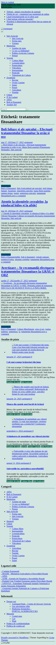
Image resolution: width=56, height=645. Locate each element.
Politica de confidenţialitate (18, 623)
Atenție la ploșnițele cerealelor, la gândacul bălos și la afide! (24, 203)
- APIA (4, 576)
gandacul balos (7, 259)
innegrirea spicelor (25, 191)
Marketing (11, 46)
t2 (19, 331)
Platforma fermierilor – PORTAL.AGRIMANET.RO (25, 610)
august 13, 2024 (14, 463)
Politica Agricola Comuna (23, 53)
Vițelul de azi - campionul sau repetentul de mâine (28, 14)
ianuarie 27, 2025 (14, 357)
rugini (16, 193)
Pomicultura (17, 65)
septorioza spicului (28, 193)
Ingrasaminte (17, 70)
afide (18, 257)
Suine (14, 85)
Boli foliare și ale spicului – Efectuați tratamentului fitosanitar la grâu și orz (26, 132)
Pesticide (16, 73)
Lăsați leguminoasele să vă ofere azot (22, 17)
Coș (13, 618)
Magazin (10, 614)
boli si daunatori (28, 257)
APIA (9, 100)
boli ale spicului (35, 188)
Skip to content (7, 2)
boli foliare (47, 188)
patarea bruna (7, 193)
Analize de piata (19, 48)
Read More (6, 186)
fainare (4, 191)
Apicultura (16, 90)
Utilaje (9, 95)
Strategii (10, 521)
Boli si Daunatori (14, 102)
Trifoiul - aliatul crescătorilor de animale (24, 12)
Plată (14, 621)
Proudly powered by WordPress (14, 637)
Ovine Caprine (18, 82)
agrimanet (28, 142)
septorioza (13, 331)
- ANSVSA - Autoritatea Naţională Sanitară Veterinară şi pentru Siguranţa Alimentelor (25, 584)
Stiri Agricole (12, 36)
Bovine (15, 80)
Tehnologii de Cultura (21, 75)
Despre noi (11, 601)
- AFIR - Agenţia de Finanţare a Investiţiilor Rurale (23, 578)
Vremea (15, 43)
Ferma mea (16, 41)
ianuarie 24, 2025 (14, 399)
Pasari (14, 87)
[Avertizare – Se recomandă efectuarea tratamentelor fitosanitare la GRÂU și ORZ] (28, 288)
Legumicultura (18, 63)
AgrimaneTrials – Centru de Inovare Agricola (31, 604)
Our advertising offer (21, 606)
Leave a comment (18, 196)
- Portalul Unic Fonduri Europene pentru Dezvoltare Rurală (26, 581)
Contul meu (17, 616)
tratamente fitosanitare (39, 259)
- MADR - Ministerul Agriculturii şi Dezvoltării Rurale (24, 574)
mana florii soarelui (42, 191)
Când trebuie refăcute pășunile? (20, 19)
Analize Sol (12, 104)
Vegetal (10, 58)
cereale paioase (42, 257)
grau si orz (39, 329)
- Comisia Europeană (10, 571)
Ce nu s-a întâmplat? (20, 51)
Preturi (15, 55)
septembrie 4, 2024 (15, 431)
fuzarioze (12, 191)
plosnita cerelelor (22, 259)
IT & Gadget (12, 97)
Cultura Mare (17, 60)
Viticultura (16, 68)
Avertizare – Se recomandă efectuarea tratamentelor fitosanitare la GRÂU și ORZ (27, 271)
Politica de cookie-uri (16, 626)
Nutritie (15, 92)
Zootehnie (11, 78)
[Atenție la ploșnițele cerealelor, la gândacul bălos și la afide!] (28, 218)
